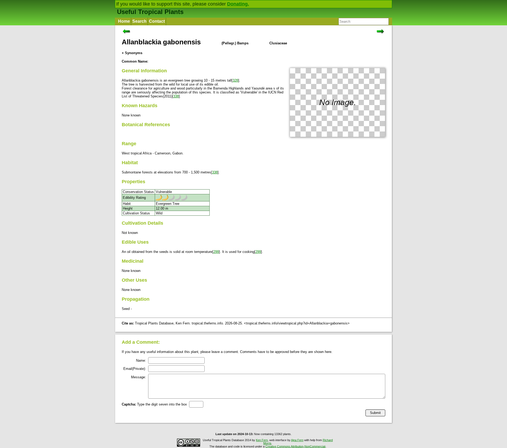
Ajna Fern (297, 440)
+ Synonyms (132, 53)
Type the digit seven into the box (154, 404)
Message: (138, 377)
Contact (157, 21)
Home (124, 21)
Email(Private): (134, 369)
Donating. (238, 4)
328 (235, 80)
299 (216, 252)
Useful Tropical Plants (150, 11)
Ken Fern (262, 440)
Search (139, 21)
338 (176, 96)
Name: (141, 360)
